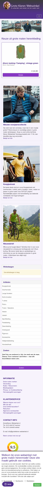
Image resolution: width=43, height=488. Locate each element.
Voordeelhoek (6, 344)
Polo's (4, 304)
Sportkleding (6, 319)
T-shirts (4, 301)
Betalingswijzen (8, 388)
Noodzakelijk (8, 481)
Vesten (4, 312)
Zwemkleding (6, 326)
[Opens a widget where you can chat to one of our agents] (8, 484)
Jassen (4, 315)
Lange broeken (7, 293)
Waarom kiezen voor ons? (11, 402)
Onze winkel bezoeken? (11, 407)
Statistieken (30, 481)
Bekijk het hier (8, 138)
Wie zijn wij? (7, 404)
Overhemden (6, 290)
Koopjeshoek (6, 286)
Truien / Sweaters (8, 308)
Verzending (7, 384)
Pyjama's (5, 333)
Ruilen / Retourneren (10, 386)
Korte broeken (7, 297)
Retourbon (6, 409)
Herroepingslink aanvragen (12, 392)
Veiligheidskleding (8, 341)
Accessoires (6, 337)
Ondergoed (6, 330)
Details (20, 75)
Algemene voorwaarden (11, 411)
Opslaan (37, 485)
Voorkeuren (19, 481)
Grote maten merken (10, 382)
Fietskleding (6, 322)
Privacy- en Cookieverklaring (12, 390)
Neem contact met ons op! (12, 436)
